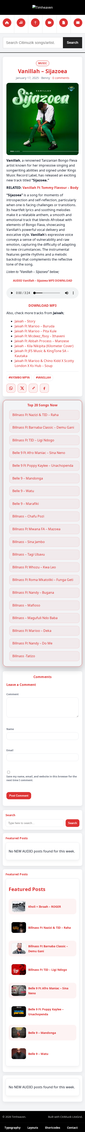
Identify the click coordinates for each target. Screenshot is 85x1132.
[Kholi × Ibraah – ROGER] (18, 906)
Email (9, 750)
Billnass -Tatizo (23, 656)
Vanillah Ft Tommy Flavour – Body (50, 187)
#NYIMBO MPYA (19, 377)
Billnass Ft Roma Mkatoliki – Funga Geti (42, 580)
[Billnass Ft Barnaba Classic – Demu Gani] (18, 948)
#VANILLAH (43, 377)
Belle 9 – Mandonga (27, 478)
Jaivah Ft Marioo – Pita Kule (36, 331)
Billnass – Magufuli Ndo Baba (35, 618)
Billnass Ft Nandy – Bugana (33, 592)
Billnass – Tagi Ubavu (28, 554)
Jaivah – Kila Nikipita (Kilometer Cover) (44, 346)
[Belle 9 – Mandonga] (18, 1032)
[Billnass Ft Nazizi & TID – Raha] (18, 927)
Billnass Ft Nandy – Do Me (32, 643)
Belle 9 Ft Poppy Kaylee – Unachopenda (42, 465)
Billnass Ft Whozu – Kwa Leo (34, 567)
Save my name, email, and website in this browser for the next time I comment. (41, 778)
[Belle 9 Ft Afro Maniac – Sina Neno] (18, 990)
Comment (12, 694)
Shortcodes (52, 1128)
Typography (12, 1128)
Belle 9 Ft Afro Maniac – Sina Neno (38, 453)
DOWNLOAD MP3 (42, 305)
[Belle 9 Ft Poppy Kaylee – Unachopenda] (18, 1011)
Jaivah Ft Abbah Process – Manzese (42, 341)
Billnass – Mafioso (26, 605)
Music (42, 63)
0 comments (60, 78)
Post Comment (18, 795)
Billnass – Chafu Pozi (28, 516)
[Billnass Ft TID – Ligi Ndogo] (18, 969)
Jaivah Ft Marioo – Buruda (34, 326)
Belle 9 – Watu (23, 491)
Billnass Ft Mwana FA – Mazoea (36, 529)
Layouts (32, 1128)
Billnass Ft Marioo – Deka (31, 631)
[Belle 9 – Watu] (18, 1053)
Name (10, 729)
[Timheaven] (42, 7)
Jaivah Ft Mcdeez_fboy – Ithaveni (40, 336)
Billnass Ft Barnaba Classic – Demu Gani (43, 427)
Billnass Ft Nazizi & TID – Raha (35, 415)
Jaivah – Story (25, 321)
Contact (72, 1128)
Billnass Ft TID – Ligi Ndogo (33, 440)
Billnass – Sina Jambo (28, 542)
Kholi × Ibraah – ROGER (44, 907)
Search (72, 43)
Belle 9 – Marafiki (25, 504)
